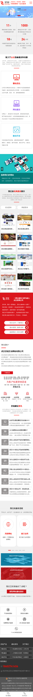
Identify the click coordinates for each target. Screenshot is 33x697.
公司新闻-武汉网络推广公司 (17, 653)
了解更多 (7, 372)
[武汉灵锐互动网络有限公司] (16, 12)
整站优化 (4, 649)
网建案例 (25, 207)
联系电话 (24, 695)
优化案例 (8, 207)
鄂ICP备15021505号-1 (19, 681)
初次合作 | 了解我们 (16, 323)
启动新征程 (16, 575)
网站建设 (4, 653)
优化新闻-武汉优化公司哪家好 (17, 649)
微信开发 (4, 657)
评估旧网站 (16, 560)
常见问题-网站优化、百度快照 (17, 657)
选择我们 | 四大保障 (16, 332)
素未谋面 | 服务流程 (16, 327)
